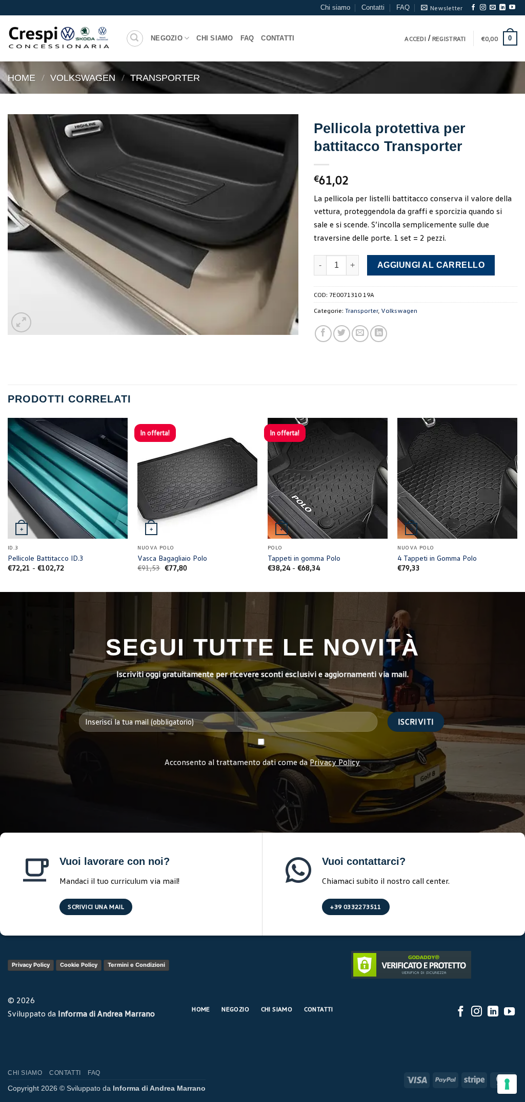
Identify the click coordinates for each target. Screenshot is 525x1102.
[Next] (516, 504)
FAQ (403, 7)
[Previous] (8, 504)
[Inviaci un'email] (493, 7)
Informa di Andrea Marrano (106, 1013)
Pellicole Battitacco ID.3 (46, 558)
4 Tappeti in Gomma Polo (437, 558)
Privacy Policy (335, 762)
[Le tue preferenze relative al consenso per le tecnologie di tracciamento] (507, 1084)
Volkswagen (82, 77)
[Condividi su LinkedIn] (378, 333)
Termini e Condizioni (136, 964)
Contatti (373, 7)
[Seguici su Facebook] (473, 7)
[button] (441, 7)
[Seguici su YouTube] (512, 7)
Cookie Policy (78, 964)
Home (21, 77)
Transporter (165, 77)
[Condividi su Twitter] (341, 333)
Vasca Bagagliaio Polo (172, 558)
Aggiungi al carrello (430, 265)
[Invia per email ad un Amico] (360, 333)
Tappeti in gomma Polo (304, 558)
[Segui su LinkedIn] (502, 7)
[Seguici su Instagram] (483, 7)
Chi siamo (335, 7)
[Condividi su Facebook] (323, 333)
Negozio (167, 38)
